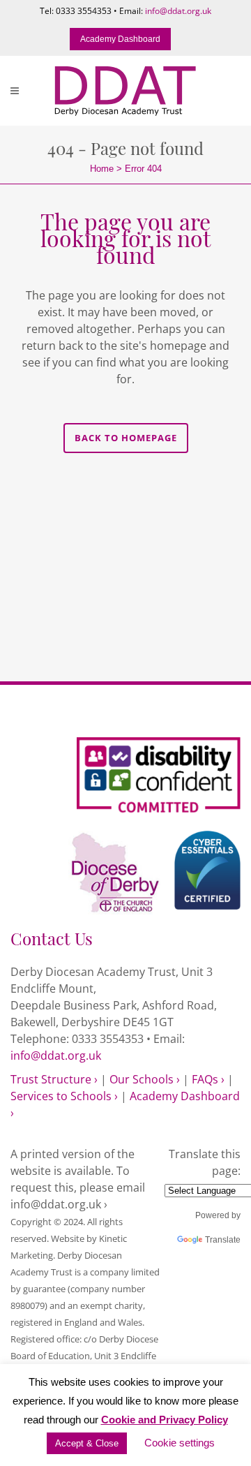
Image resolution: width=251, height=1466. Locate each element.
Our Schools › (144, 1079)
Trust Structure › (54, 1079)
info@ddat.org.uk (178, 11)
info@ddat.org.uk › (58, 1204)
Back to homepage (126, 438)
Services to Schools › (64, 1096)
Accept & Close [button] (87, 1443)
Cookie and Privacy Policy (164, 1420)
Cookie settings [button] (179, 1443)
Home (102, 168)
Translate (223, 1240)
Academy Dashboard (120, 39)
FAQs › (208, 1079)
